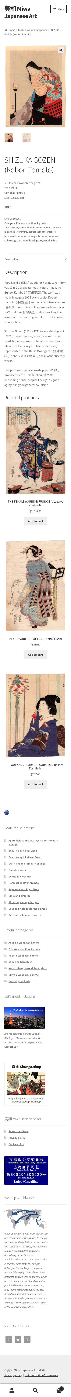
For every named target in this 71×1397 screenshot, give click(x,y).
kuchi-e (51, 231)
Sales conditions (18, 1131)
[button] (61, 50)
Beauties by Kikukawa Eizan (25, 857)
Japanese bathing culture (24, 889)
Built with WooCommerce (41, 1375)
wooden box (50, 240)
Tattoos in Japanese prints (25, 915)
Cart (54, 1387)
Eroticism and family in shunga (27, 863)
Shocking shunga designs (24, 902)
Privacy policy (17, 1137)
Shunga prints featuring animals (28, 908)
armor (14, 227)
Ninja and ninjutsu (19, 895)
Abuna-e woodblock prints (24, 942)
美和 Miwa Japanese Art (20, 12)
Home (12, 30)
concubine (25, 227)
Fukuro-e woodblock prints (24, 949)
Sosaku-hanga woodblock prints (28, 968)
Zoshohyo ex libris (19, 981)
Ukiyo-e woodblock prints (24, 975)
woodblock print (32, 240)
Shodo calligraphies (20, 962)
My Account (12, 1390)
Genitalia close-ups (20, 876)
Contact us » (11, 1046)
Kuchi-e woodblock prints (32, 30)
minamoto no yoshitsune (32, 236)
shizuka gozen (12, 240)
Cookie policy (16, 1144)
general (57, 227)
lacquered (10, 236)
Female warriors (18, 870)
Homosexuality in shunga (24, 883)
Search (35, 1390)
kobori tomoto (37, 231)
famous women (42, 227)
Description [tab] (12, 259)
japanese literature (15, 231)
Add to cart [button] (35, 521)
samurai (54, 236)
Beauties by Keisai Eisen (23, 850)
